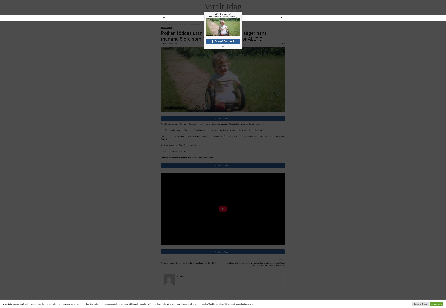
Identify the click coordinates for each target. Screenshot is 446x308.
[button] (282, 18)
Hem (164, 18)
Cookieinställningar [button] (421, 304)
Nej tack (223, 46)
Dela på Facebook (224, 41)
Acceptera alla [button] (436, 304)
